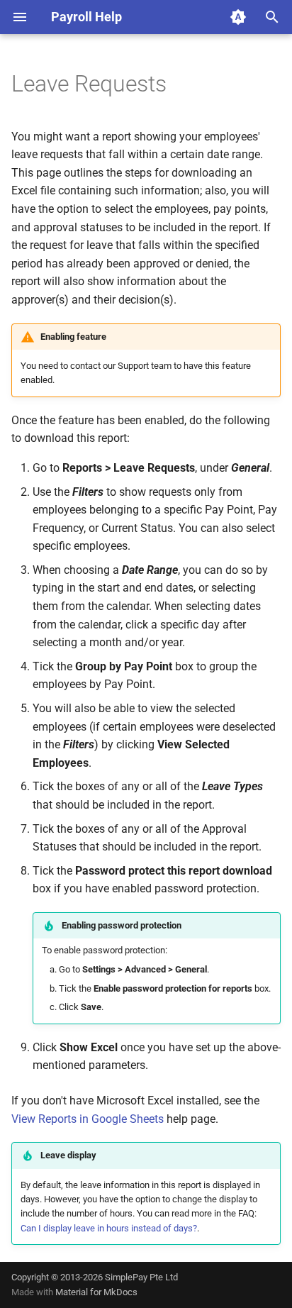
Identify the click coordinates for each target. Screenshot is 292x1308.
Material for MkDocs (96, 1292)
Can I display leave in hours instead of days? (109, 1228)
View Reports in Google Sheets (87, 1119)
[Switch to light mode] (238, 17)
